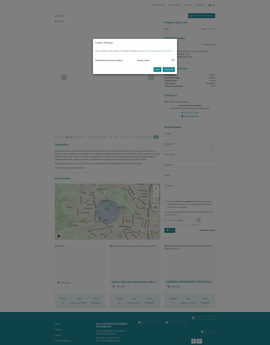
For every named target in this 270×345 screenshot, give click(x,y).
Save (157, 69)
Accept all (169, 69)
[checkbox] (173, 60)
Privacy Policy (149, 51)
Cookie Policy (167, 51)
